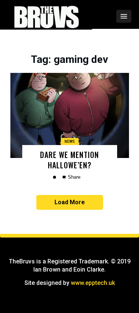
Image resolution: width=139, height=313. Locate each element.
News (69, 141)
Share (73, 177)
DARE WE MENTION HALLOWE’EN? (69, 159)
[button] (104, 16)
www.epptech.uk (93, 282)
